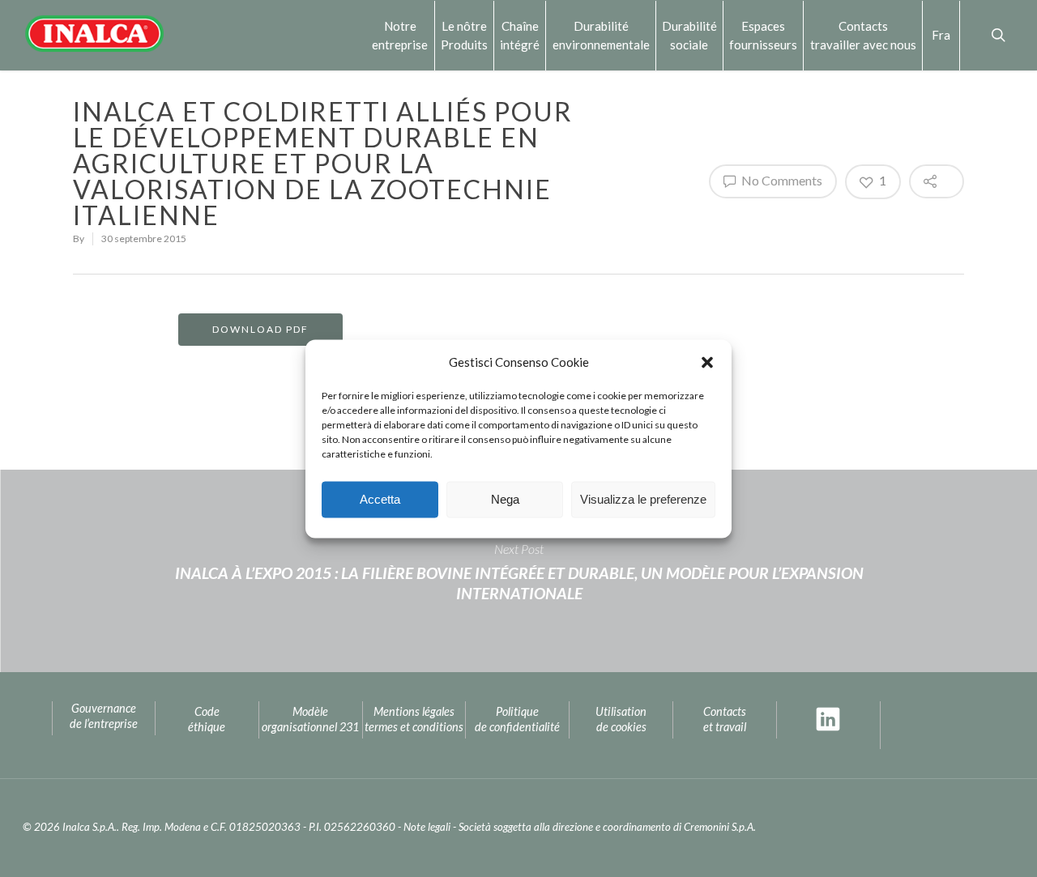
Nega (505, 499)
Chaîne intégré (520, 35)
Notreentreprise (400, 35)
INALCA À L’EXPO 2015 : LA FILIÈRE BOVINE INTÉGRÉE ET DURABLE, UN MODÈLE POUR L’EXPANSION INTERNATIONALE (518, 571)
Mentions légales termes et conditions (414, 719)
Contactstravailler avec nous (863, 35)
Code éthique (206, 719)
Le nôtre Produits (464, 35)
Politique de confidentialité (517, 719)
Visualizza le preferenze (643, 499)
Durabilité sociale (689, 35)
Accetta (380, 499)
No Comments (780, 180)
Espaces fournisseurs (763, 35)
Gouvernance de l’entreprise (104, 715)
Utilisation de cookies (621, 719)
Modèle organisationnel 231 (310, 719)
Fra (941, 35)
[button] (707, 362)
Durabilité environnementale (601, 35)
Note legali (426, 826)
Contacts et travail (724, 719)
